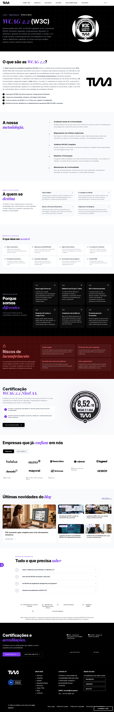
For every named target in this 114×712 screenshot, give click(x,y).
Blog (38, 690)
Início (5, 15)
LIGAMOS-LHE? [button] (103, 708)
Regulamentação (71, 2)
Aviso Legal (51, 706)
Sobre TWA (26, 2)
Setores (58, 2)
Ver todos (106, 498)
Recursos (85, 2)
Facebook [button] (95, 679)
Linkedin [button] (95, 684)
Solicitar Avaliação (12, 425)
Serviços (37, 2)
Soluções (48, 2)
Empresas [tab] (8, 451)
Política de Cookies (62, 706)
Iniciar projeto (10, 654)
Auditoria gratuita (31, 654)
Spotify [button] (95, 689)
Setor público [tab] (21, 451)
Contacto (40, 693)
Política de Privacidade (77, 706)
